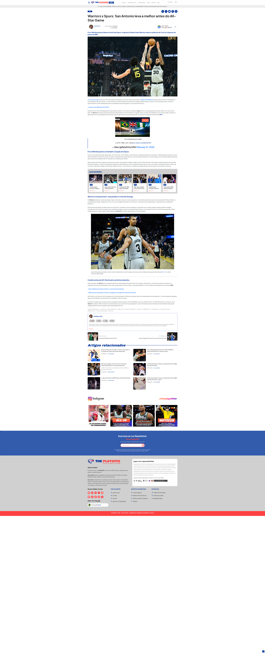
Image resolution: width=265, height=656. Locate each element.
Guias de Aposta (137, 492)
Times (148, 2)
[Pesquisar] (175, 2)
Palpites (153, 2)
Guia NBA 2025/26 (132, 2)
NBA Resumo (146, 309)
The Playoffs (115, 489)
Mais (158, 2)
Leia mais (91, 328)
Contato (115, 495)
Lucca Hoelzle (111, 353)
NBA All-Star (121, 309)
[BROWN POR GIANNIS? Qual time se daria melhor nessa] (121, 416)
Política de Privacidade (159, 492)
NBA (163, 272)
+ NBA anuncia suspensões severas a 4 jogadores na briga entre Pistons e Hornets (112, 292)
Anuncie (115, 498)
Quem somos (116, 492)
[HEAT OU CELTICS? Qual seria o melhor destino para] (144, 416)
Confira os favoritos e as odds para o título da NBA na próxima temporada (114, 368)
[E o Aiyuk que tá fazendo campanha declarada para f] (98, 416)
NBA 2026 (113, 309)
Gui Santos (103, 309)
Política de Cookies (158, 495)
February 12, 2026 (145, 147)
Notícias (124, 2)
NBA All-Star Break (130, 309)
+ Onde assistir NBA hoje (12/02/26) (98, 107)
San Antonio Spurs (94, 99)
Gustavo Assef (111, 371)
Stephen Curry (91, 311)
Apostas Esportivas (138, 489)
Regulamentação (158, 498)
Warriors (111, 311)
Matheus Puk (97, 26)
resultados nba (155, 309)
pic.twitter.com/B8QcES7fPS (142, 143)
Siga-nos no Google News (119, 501)
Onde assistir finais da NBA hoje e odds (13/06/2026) (115, 378)
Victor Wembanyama (102, 311)
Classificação (141, 2)
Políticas (155, 489)
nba (90, 11)
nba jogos (139, 309)
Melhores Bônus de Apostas (140, 498)
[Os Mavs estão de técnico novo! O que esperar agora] (166, 416)
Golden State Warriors (147, 99)
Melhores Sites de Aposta (139, 495)
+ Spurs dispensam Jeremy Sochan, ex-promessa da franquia (106, 289)
